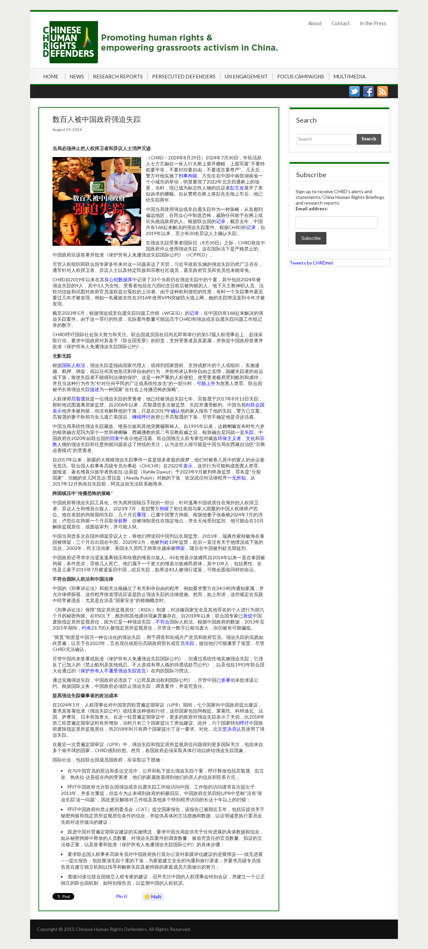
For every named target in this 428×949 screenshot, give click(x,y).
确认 (175, 411)
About (315, 23)
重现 (141, 514)
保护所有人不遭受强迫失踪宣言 (113, 670)
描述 (94, 389)
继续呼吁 (141, 417)
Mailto (152, 897)
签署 (225, 680)
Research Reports (118, 76)
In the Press (373, 23)
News (77, 76)
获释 (122, 520)
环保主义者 (229, 438)
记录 (220, 221)
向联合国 (255, 405)
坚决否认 (231, 729)
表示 (57, 411)
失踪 (249, 432)
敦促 (247, 615)
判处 (164, 542)
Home (51, 76)
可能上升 (206, 383)
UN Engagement (246, 76)
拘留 (164, 508)
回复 (114, 438)
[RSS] (382, 91)
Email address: (312, 208)
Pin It (121, 896)
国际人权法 (73, 365)
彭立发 (237, 188)
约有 (86, 628)
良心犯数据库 (118, 279)
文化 (250, 438)
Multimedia (349, 76)
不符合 (162, 622)
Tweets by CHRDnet (311, 263)
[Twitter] (354, 91)
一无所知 (236, 478)
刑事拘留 (188, 175)
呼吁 (244, 723)
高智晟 (78, 399)
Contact (341, 23)
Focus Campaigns (300, 76)
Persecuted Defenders (183, 76)
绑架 (180, 548)
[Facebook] (368, 91)
